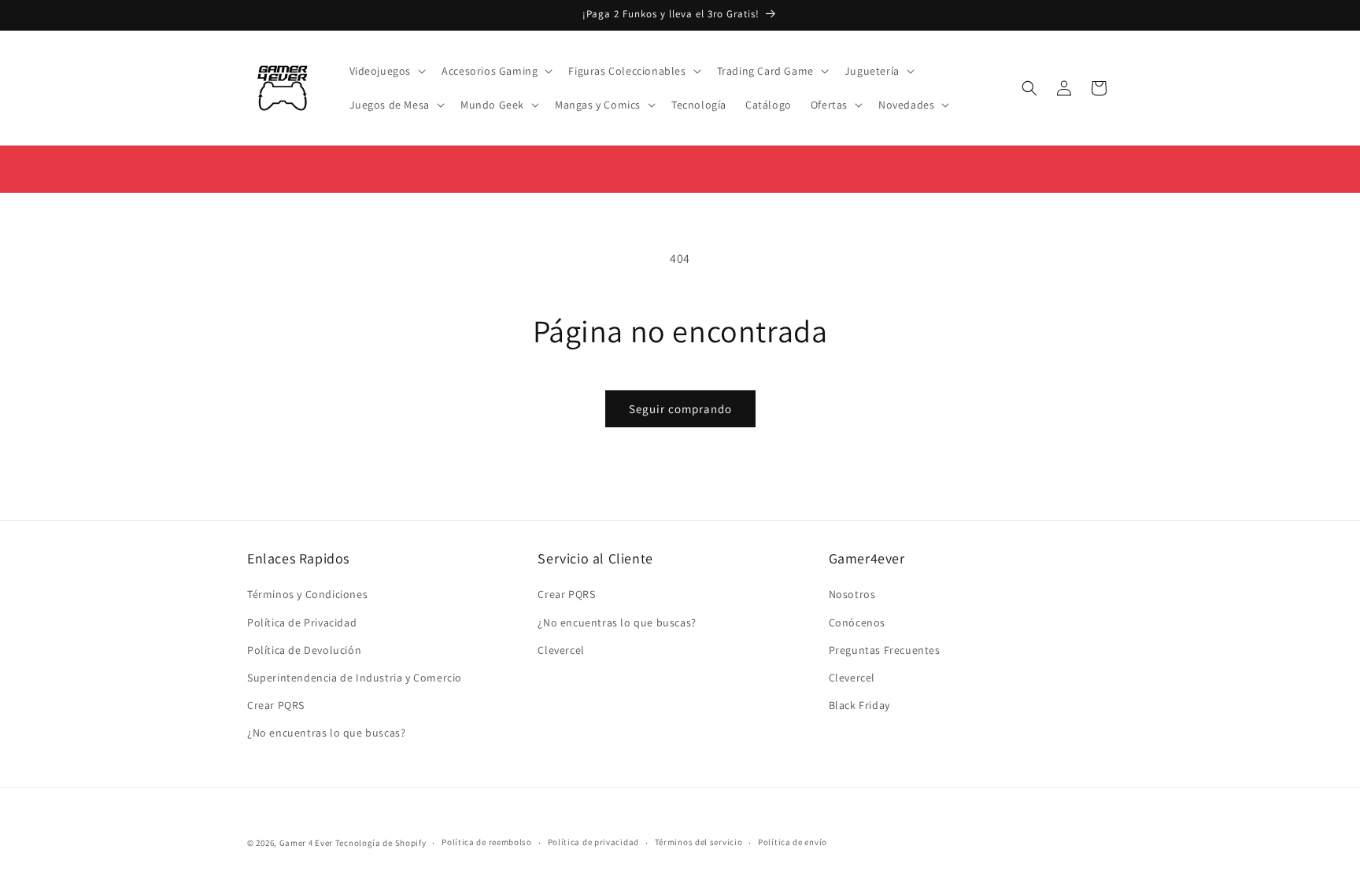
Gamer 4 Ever (306, 842)
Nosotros (852, 594)
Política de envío (792, 842)
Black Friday (859, 705)
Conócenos (857, 622)
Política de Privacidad (302, 622)
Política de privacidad (593, 842)
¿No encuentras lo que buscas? (326, 733)
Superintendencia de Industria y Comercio (354, 677)
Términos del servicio (699, 842)
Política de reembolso (487, 842)
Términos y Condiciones (307, 594)
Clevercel (561, 650)
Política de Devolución (304, 650)
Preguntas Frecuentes (885, 650)
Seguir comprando (680, 408)
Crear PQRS (276, 705)
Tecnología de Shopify (381, 842)
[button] (386, 70)
